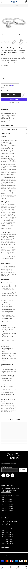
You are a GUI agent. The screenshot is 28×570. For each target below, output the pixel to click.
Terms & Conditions (14, 557)
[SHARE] (26, 95)
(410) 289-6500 (6, 524)
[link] (7, 441)
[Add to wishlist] (23, 95)
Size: (2, 78)
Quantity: (3, 87)
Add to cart (10, 94)
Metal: (5, 71)
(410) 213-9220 (6, 491)
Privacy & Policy (5, 557)
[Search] (6, 2)
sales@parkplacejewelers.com (10, 495)
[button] (23, 34)
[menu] (1, 2)
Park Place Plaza (7, 485)
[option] (14, 21)
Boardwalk (5, 518)
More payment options (14, 102)
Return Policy (23, 557)
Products (6, 5)
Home (2, 5)
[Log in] (22, 2)
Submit (22, 470)
